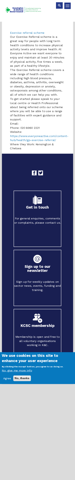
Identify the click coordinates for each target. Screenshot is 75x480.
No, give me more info (17, 370)
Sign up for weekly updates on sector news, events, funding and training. (37, 286)
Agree (7, 378)
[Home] (26, 11)
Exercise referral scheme (27, 32)
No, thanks (22, 378)
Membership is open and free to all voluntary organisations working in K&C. (37, 341)
